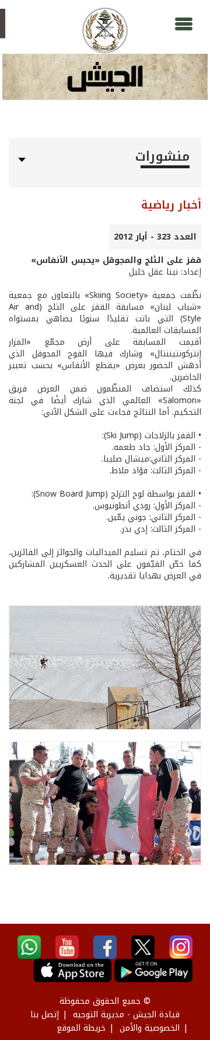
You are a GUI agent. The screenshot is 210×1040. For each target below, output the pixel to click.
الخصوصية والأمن (150, 1028)
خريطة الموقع (81, 1028)
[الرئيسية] (105, 30)
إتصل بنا (44, 1014)
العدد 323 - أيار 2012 (155, 237)
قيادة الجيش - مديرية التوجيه (126, 1014)
